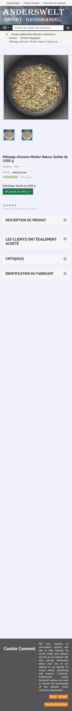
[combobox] (18, 191)
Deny (53, 696)
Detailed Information (56, 704)
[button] (36, 241)
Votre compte (31, 3)
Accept (63, 696)
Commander (13, 3)
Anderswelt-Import (19, 172)
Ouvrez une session (55, 3)
